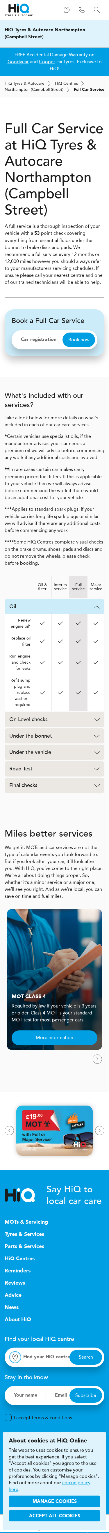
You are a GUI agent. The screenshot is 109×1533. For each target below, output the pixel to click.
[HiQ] (26, 1195)
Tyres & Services (24, 1234)
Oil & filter (42, 586)
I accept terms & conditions (43, 1417)
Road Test (21, 768)
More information (54, 1037)
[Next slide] (97, 1059)
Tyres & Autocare (24, 83)
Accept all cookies (54, 1516)
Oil (12, 606)
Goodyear (18, 61)
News (12, 1307)
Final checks (23, 785)
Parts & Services (24, 1246)
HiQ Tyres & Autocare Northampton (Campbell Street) (45, 33)
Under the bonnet (30, 736)
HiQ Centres (20, 1258)
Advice (13, 1295)
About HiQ (18, 1319)
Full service (78, 586)
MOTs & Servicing (26, 1222)
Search (86, 1357)
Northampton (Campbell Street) (34, 89)
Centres (66, 83)
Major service (96, 586)
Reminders (18, 1271)
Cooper (47, 61)
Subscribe (85, 1395)
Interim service (60, 586)
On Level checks (28, 719)
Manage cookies (55, 1501)
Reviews (15, 1283)
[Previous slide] (9, 1130)
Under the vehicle (30, 752)
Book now (79, 339)
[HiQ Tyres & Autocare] (19, 10)
